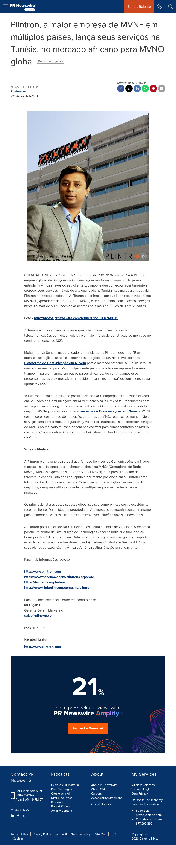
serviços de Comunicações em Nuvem (110, 411)
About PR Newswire (104, 785)
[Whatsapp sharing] (145, 89)
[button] (88, 190)
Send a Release (139, 6)
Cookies (18, 838)
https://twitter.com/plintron (44, 582)
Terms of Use (19, 834)
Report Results (61, 806)
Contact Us (18, 810)
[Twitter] (23, 815)
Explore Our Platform (65, 785)
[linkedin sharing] (137, 89)
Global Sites (99, 804)
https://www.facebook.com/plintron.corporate (59, 576)
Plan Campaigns (61, 789)
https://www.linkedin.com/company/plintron (57, 587)
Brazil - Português (49, 61)
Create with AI (60, 793)
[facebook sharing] (120, 89)
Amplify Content (61, 810)
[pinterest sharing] (153, 89)
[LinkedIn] (13, 815)
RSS (113, 834)
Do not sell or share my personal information (147, 802)
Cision (144, 838)
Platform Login (141, 789)
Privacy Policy (42, 834)
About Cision (99, 789)
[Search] (170, 6)
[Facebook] (18, 815)
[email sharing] (161, 89)
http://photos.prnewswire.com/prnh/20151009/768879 (76, 318)
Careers (96, 793)
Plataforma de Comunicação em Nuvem (55, 362)
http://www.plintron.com (42, 571)
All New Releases (143, 785)
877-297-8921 (144, 823)
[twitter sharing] (129, 89)
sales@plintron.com (39, 615)
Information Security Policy (72, 834)
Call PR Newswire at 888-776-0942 (29, 793)
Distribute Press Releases (61, 800)
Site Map (100, 834)
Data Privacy (140, 793)
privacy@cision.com (149, 815)
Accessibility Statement (106, 798)
